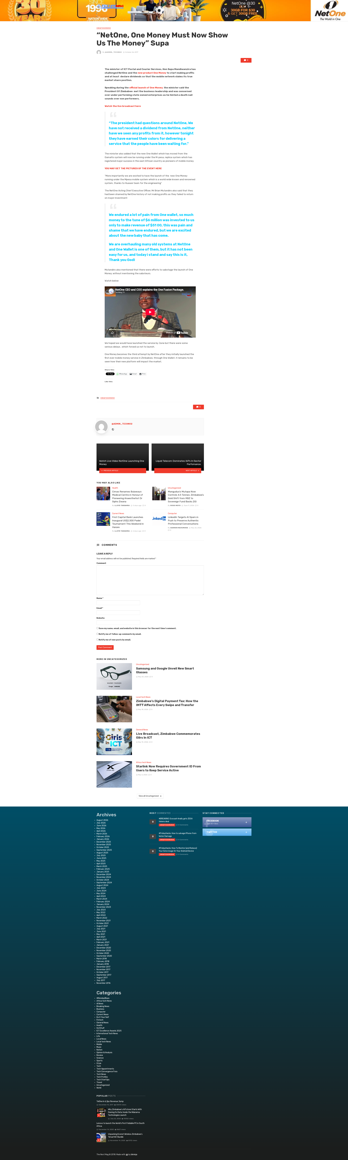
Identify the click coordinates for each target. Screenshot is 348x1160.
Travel (99, 1082)
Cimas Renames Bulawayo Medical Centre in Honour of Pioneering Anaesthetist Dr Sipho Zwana (127, 496)
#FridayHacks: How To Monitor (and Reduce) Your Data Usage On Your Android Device (178, 849)
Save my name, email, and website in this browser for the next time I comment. (137, 628)
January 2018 (103, 964)
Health (115, 488)
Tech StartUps (103, 1080)
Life (98, 1036)
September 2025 (104, 850)
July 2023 (101, 910)
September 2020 (104, 956)
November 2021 (104, 920)
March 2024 (102, 899)
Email (100, 608)
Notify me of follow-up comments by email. (120, 634)
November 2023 (104, 907)
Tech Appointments (105, 1069)
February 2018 (103, 961)
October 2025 (103, 847)
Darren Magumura (179, 528)
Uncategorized (104, 28)
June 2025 (101, 858)
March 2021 (102, 940)
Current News (118, 513)
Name (100, 598)
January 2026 (103, 839)
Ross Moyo (175, 505)
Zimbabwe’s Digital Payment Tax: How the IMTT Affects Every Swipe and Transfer (167, 703)
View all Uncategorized (149, 796)
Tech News (101, 1074)
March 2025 (102, 866)
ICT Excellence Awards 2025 (109, 1031)
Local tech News (143, 697)
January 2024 (103, 904)
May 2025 (101, 861)
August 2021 (102, 926)
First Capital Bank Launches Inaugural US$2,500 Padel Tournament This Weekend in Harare (128, 522)
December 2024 (104, 874)
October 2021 (103, 923)
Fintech (100, 1020)
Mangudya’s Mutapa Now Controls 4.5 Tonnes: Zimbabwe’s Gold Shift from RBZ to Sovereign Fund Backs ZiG (186, 496)
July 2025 (101, 855)
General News (142, 730)
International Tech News (107, 1033)
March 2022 (102, 918)
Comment (101, 563)
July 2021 (101, 929)
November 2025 (104, 844)
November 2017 (103, 969)
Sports (99, 1061)
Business (100, 1009)
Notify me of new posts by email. (115, 640)
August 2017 (102, 978)
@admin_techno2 (113, 52)
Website (101, 618)
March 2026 (102, 834)
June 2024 (101, 891)
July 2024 (101, 888)
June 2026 (101, 825)
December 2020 (104, 948)
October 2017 (102, 972)
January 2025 (103, 872)
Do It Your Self (103, 1017)
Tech (99, 1066)
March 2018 (102, 959)
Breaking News (103, 1006)
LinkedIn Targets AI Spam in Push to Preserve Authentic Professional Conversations (183, 520)
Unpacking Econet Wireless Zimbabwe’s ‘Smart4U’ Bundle (125, 1135)
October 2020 (103, 953)
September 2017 (104, 975)
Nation (99, 1050)
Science (100, 1058)
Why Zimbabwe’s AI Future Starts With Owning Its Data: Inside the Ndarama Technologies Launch (125, 1112)
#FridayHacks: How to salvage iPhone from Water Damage (177, 834)
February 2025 (103, 869)
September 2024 (104, 882)
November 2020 (104, 950)
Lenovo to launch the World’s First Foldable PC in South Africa (121, 1124)
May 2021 (101, 934)
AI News (100, 1003)
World (99, 1088)
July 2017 (101, 980)
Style (99, 1063)
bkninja (134, 1154)
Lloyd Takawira (122, 505)
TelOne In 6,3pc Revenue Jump (110, 1101)
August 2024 (102, 885)
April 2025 (101, 863)
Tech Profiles (102, 1077)
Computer (172, 513)
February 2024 (103, 901)
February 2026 (103, 836)
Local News (101, 1039)
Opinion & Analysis (104, 1052)
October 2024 (103, 880)
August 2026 (102, 820)
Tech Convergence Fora (107, 1071)
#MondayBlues (103, 998)
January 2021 (103, 945)
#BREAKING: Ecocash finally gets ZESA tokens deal (175, 820)
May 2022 (101, 912)
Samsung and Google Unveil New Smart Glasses (165, 670)
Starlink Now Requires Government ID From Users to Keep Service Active (168, 768)
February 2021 (103, 942)
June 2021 (101, 931)
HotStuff (100, 1028)
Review (100, 1055)
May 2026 (101, 828)
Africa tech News (143, 762)
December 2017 (103, 967)
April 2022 (101, 915)
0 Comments (183, 825)
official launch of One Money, (146, 87)
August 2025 (102, 853)
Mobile (99, 1044)
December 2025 (104, 842)
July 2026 (101, 823)
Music (99, 1047)
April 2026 (101, 831)
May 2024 (101, 893)
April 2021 (101, 937)
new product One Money (152, 72)
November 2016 (104, 983)
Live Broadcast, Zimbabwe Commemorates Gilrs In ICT (168, 735)
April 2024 (101, 896)
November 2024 (104, 877)
